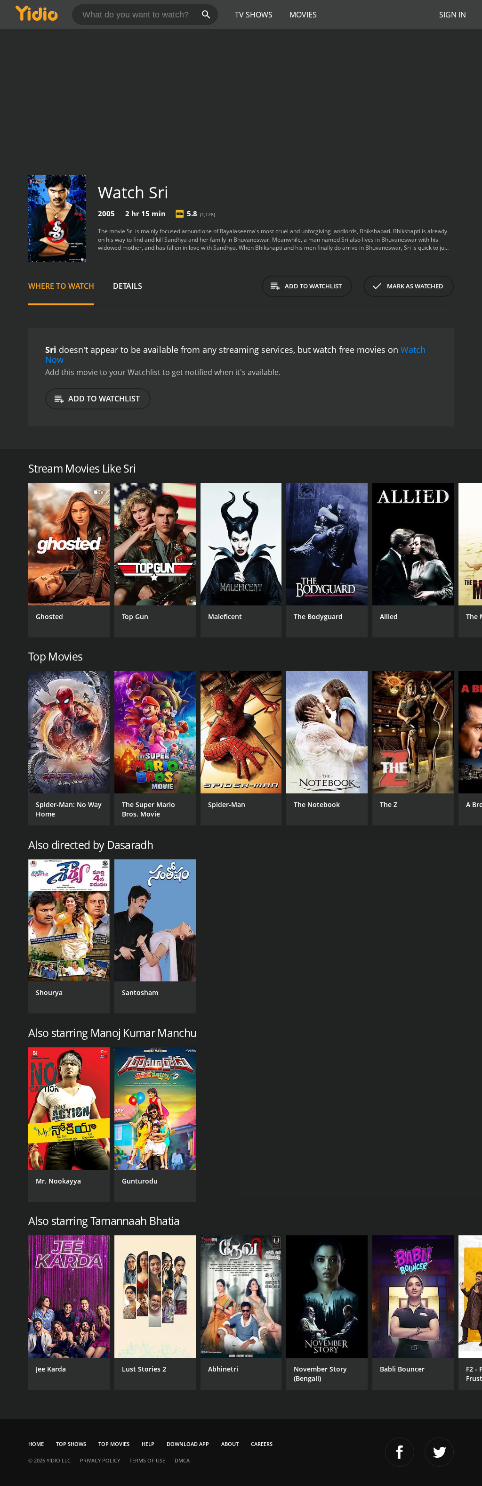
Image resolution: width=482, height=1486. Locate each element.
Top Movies (113, 1443)
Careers (262, 1443)
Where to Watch (61, 286)
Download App (188, 1443)
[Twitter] (439, 1452)
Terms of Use (147, 1460)
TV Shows (254, 14)
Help (148, 1443)
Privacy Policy (100, 1460)
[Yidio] (36, 14)
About (230, 1443)
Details (127, 286)
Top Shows (71, 1443)
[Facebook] (399, 1452)
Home (36, 1443)
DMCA (182, 1460)
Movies (303, 14)
